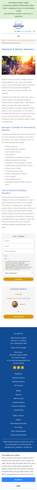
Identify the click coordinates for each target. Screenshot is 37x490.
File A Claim (18, 427)
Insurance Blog (18, 410)
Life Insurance (18, 385)
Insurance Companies (18, 406)
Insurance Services (13, 40)
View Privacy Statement (13, 270)
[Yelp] (22, 367)
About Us (18, 395)
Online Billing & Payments (18, 423)
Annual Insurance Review (18, 435)
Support (18, 420)
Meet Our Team (18, 398)
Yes (6, 255)
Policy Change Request (18, 431)
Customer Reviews (18, 402)
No (6, 258)
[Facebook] (18, 367)
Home (4, 40)
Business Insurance (27, 40)
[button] (18, 36)
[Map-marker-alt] (14, 367)
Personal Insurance (18, 378)
